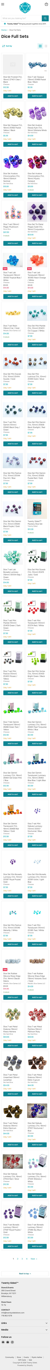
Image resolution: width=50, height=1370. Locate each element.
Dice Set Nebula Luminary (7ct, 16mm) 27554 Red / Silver (12, 1176)
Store (19, 1357)
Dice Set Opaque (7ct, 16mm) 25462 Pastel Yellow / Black (12, 127)
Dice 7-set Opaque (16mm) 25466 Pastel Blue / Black (37, 79)
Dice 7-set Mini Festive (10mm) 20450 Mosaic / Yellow (10, 675)
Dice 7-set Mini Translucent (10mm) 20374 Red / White (36, 623)
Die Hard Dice (32, 132)
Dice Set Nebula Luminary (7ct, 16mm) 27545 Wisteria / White (37, 1178)
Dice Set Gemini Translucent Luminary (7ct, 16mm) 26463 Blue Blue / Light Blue (37, 777)
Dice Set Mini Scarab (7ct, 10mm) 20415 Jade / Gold (36, 572)
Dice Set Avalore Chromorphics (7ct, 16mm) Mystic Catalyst (36, 177)
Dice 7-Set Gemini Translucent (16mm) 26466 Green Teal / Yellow (11, 726)
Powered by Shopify (25, 1365)
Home (4, 30)
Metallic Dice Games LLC (12, 331)
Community (9, 1357)
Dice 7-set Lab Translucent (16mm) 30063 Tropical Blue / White (12, 276)
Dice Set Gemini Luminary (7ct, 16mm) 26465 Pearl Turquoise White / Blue (37, 726)
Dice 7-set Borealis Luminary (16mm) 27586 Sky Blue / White (36, 1228)
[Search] (45, 18)
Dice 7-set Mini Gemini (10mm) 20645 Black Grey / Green (11, 426)
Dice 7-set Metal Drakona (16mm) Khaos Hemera (10, 1029)
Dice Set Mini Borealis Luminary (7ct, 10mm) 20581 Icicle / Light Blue (37, 878)
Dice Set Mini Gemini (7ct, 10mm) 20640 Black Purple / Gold (12, 523)
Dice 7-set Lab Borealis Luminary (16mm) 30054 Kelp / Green (12, 573)
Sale (30, 1360)
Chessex (6, 84)
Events (26, 1357)
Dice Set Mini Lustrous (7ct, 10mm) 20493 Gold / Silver (37, 376)
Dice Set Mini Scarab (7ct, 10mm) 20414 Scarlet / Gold (12, 376)
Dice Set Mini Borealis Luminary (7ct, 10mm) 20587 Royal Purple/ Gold (12, 878)
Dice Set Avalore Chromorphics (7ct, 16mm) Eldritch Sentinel (11, 177)
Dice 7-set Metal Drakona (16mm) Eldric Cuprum (35, 1077)
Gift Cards (22, 1360)
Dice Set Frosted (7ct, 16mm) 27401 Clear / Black (12, 79)
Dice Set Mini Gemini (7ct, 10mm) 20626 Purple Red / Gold (36, 475)
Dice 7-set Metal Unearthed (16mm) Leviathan (11, 1077)
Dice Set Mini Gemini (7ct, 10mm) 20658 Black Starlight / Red (36, 424)
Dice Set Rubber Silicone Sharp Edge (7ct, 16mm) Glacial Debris (11, 977)
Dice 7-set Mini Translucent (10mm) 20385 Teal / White (36, 927)
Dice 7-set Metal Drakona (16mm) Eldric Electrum (10, 1125)
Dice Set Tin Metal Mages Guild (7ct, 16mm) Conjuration (36, 226)
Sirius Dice (7, 229)
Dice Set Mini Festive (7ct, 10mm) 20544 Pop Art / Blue (12, 475)
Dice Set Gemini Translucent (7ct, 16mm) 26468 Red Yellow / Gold (11, 827)
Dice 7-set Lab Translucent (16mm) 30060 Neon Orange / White (37, 276)
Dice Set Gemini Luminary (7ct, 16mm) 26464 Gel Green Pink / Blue (12, 777)
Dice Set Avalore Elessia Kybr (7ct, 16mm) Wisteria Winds (37, 127)
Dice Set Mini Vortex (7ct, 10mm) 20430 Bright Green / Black (36, 673)
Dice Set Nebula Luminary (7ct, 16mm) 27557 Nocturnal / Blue (37, 1127)
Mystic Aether (37, 1357)
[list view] (46, 46)
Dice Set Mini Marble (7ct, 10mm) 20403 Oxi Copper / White (36, 328)
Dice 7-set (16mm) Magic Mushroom (11, 225)
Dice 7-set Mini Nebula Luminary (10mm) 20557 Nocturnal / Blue (35, 827)
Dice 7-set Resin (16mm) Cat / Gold (11, 327)
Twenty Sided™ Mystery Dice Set (35, 522)
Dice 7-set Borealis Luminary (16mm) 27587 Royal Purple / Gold (12, 1228)
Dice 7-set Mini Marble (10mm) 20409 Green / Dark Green (11, 624)
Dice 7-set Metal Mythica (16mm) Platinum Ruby (35, 1029)
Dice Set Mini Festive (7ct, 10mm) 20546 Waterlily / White (12, 927)
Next (33, 1259)
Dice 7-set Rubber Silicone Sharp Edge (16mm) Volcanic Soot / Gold (37, 977)
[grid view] (40, 46)
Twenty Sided (32, 526)
